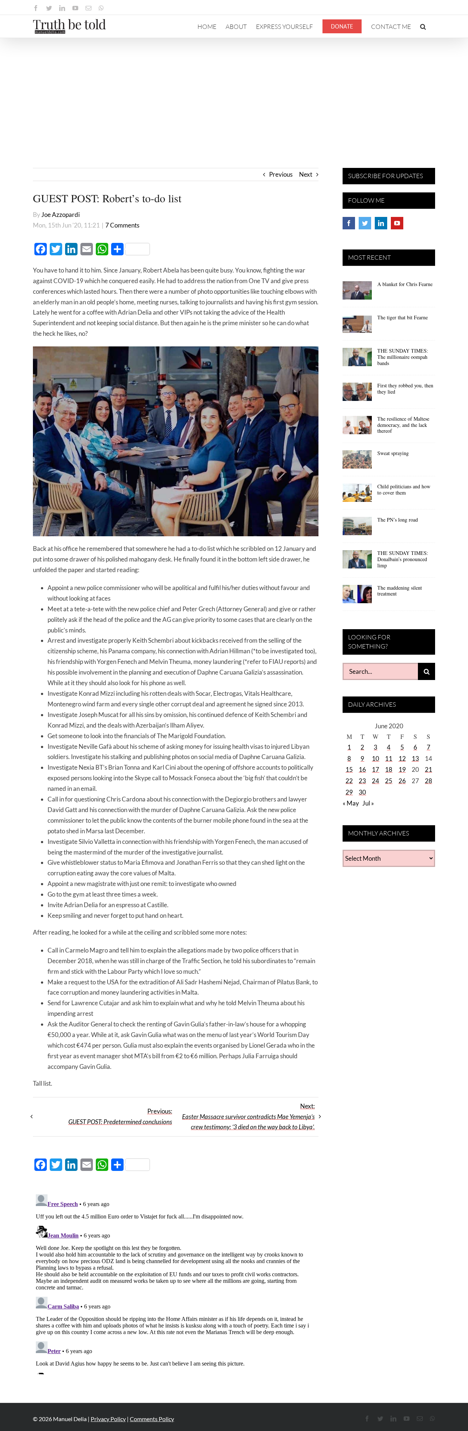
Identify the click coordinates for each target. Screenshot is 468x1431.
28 (428, 781)
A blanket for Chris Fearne (405, 284)
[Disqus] (175, 1282)
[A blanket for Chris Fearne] (357, 293)
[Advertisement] (234, 93)
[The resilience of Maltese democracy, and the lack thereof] (357, 427)
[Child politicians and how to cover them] (357, 495)
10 (375, 758)
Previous (280, 174)
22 (349, 781)
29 (349, 792)
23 (362, 781)
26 (402, 781)
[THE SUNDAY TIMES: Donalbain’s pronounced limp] (357, 562)
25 (388, 781)
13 (415, 758)
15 (349, 769)
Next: (248, 1116)
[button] (423, 26)
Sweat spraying (393, 453)
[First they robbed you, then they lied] (357, 394)
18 (388, 769)
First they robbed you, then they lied (405, 388)
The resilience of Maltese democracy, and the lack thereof (403, 425)
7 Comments (122, 225)
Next (305, 174)
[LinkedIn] (381, 223)
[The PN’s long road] (357, 528)
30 (362, 792)
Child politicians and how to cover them (403, 489)
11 (388, 758)
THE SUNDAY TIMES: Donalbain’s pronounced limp (402, 559)
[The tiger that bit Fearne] (357, 326)
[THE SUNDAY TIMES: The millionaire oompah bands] (357, 359)
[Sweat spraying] (357, 462)
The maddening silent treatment (399, 590)
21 (428, 769)
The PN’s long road (397, 519)
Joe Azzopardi (60, 214)
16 (362, 769)
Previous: (120, 1116)
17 (375, 769)
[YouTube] (397, 223)
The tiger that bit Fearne (402, 317)
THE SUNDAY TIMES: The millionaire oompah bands (402, 357)
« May (351, 803)
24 (375, 781)
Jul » (368, 803)
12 (402, 758)
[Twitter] (365, 223)
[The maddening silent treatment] (357, 596)
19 (402, 769)
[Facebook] (349, 223)
